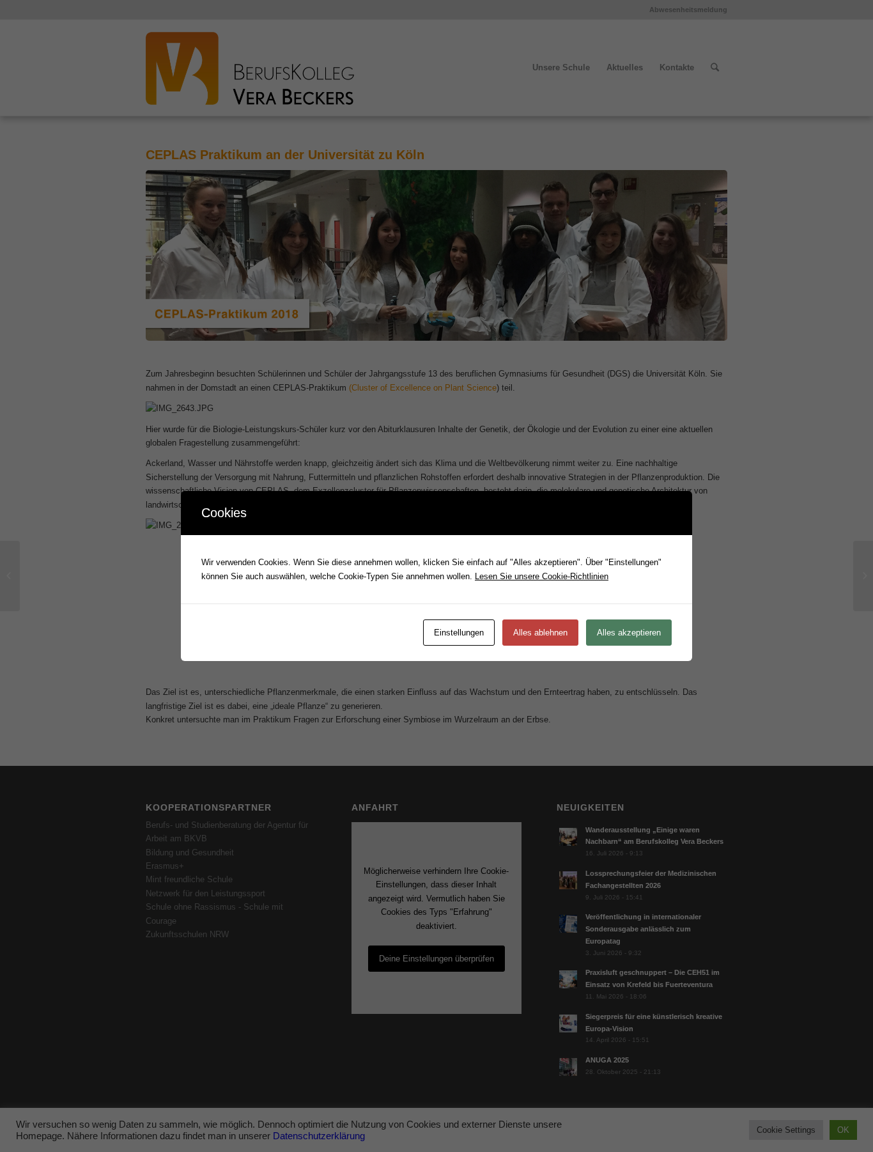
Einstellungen (459, 632)
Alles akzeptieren (629, 632)
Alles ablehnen (540, 632)
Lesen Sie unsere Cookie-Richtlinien (541, 576)
